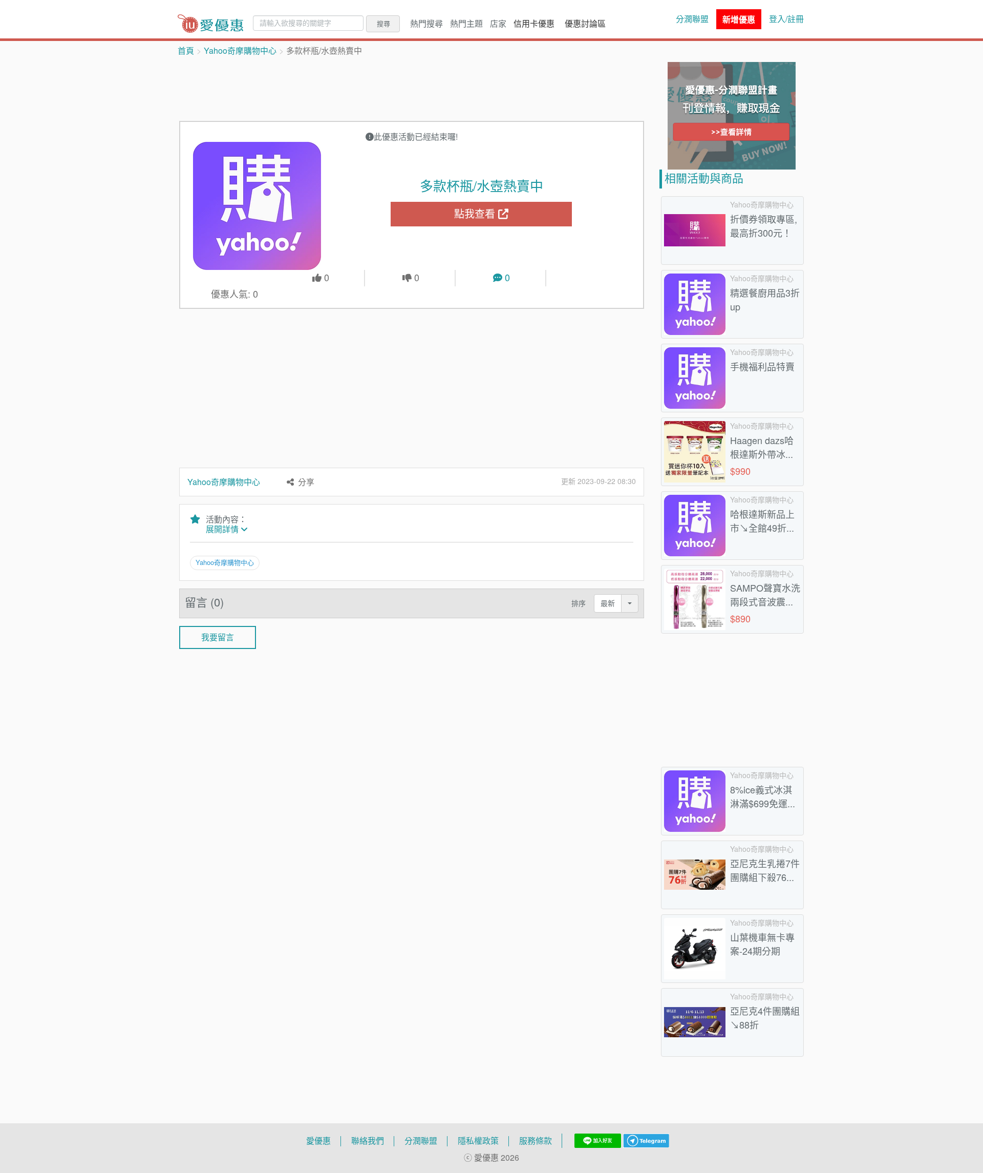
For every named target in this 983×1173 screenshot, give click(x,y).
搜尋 (383, 23)
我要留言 (217, 637)
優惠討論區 (585, 23)
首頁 (186, 50)
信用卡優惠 (534, 23)
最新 (608, 603)
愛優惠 (318, 1140)
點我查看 (476, 214)
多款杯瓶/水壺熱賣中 (481, 186)
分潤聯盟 (692, 19)
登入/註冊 (786, 19)
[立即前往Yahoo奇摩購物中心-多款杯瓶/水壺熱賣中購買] (257, 206)
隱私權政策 (478, 1140)
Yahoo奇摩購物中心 (240, 50)
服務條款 (535, 1140)
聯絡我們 (367, 1140)
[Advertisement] (411, 87)
